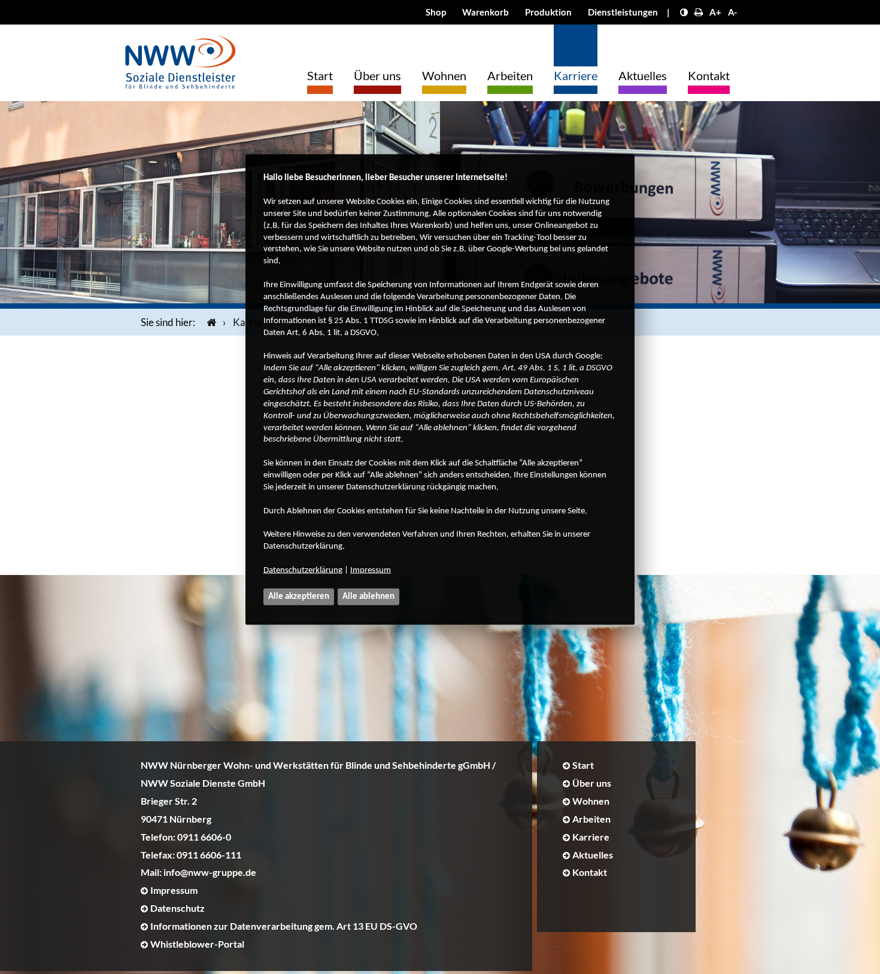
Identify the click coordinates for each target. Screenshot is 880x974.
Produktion (548, 12)
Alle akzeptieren (298, 596)
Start (320, 75)
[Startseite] (209, 322)
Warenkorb (485, 12)
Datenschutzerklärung (302, 570)
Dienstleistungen (623, 12)
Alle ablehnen (368, 596)
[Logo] (180, 59)
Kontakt (709, 75)
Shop (436, 12)
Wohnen (444, 75)
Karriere (575, 75)
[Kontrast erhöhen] (684, 12)
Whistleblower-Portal (197, 943)
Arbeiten (510, 75)
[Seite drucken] (698, 12)
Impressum (370, 570)
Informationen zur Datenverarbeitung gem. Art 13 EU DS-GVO (283, 926)
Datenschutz (177, 908)
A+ (715, 12)
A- (732, 12)
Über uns (377, 75)
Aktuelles (642, 75)
